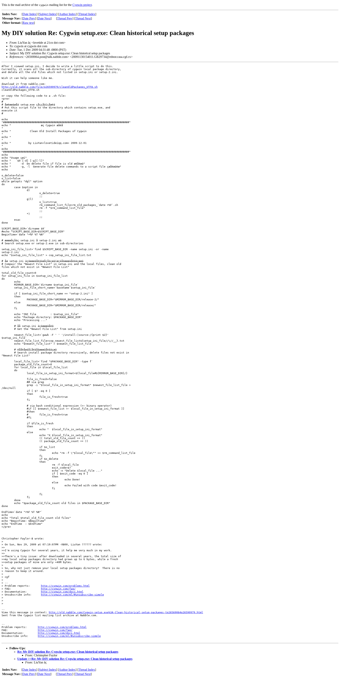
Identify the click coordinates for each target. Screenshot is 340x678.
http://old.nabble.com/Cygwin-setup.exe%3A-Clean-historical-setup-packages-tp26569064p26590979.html (126, 612)
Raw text (28, 22)
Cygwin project (82, 4)
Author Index (67, 14)
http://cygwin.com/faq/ (58, 588)
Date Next (44, 18)
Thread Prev (64, 18)
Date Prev (29, 18)
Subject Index (47, 14)
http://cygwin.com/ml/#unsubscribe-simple (72, 594)
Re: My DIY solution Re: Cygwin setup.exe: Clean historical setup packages (67, 651)
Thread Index (87, 14)
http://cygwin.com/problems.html (65, 585)
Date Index (29, 14)
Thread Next (83, 18)
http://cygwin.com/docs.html (62, 591)
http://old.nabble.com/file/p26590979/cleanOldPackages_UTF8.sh (50, 86)
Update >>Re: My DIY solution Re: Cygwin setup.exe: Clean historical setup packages (74, 658)
